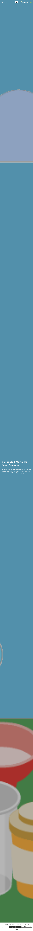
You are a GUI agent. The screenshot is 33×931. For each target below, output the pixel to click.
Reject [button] (18, 927)
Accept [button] (12, 927)
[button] (16, 2)
